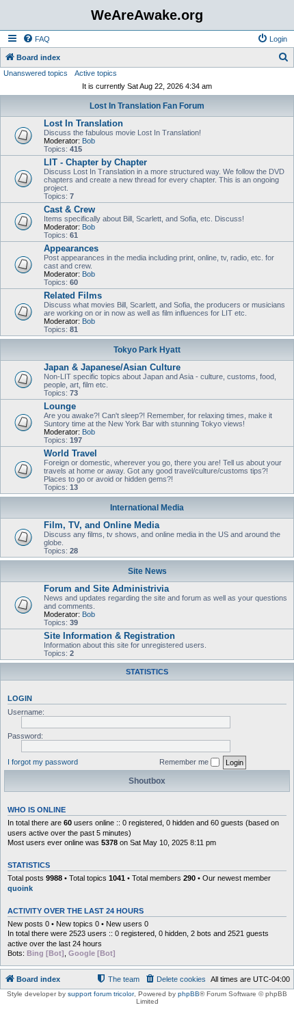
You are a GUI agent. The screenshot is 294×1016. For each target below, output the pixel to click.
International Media (147, 507)
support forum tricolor (101, 994)
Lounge (60, 406)
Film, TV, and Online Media (101, 525)
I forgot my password (43, 762)
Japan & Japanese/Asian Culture (112, 367)
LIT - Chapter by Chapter (95, 162)
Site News (147, 571)
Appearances (71, 248)
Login (20, 698)
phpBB (189, 994)
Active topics (96, 73)
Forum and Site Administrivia (106, 588)
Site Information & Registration (109, 636)
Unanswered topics (35, 73)
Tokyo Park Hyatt (147, 350)
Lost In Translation (83, 123)
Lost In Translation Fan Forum (147, 106)
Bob (88, 141)
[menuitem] (36, 39)
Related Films (73, 295)
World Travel (70, 453)
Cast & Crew (69, 209)
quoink (20, 888)
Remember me (185, 762)
